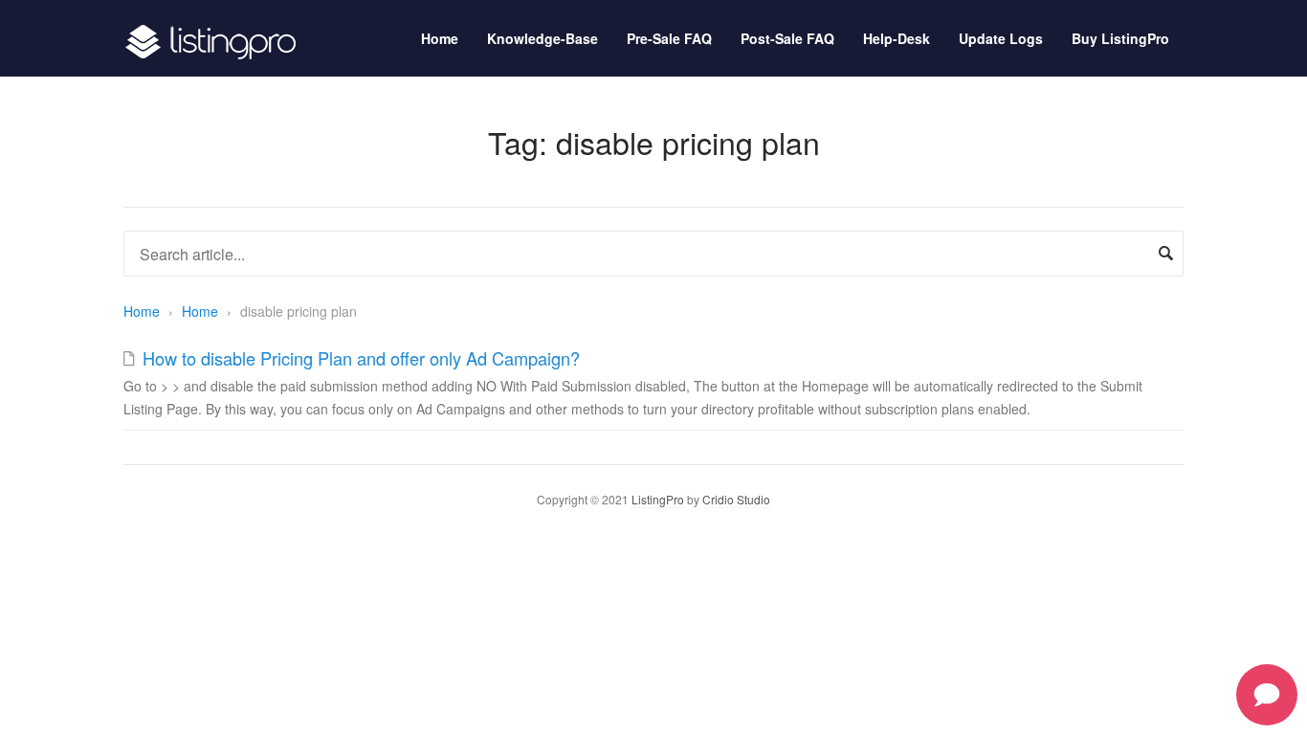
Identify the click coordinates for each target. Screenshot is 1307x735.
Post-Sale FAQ (787, 38)
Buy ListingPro (1120, 38)
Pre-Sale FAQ (669, 38)
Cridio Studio (736, 499)
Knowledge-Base (542, 38)
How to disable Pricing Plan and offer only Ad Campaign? (361, 357)
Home (439, 38)
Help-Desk (896, 38)
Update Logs (1001, 38)
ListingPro (657, 499)
